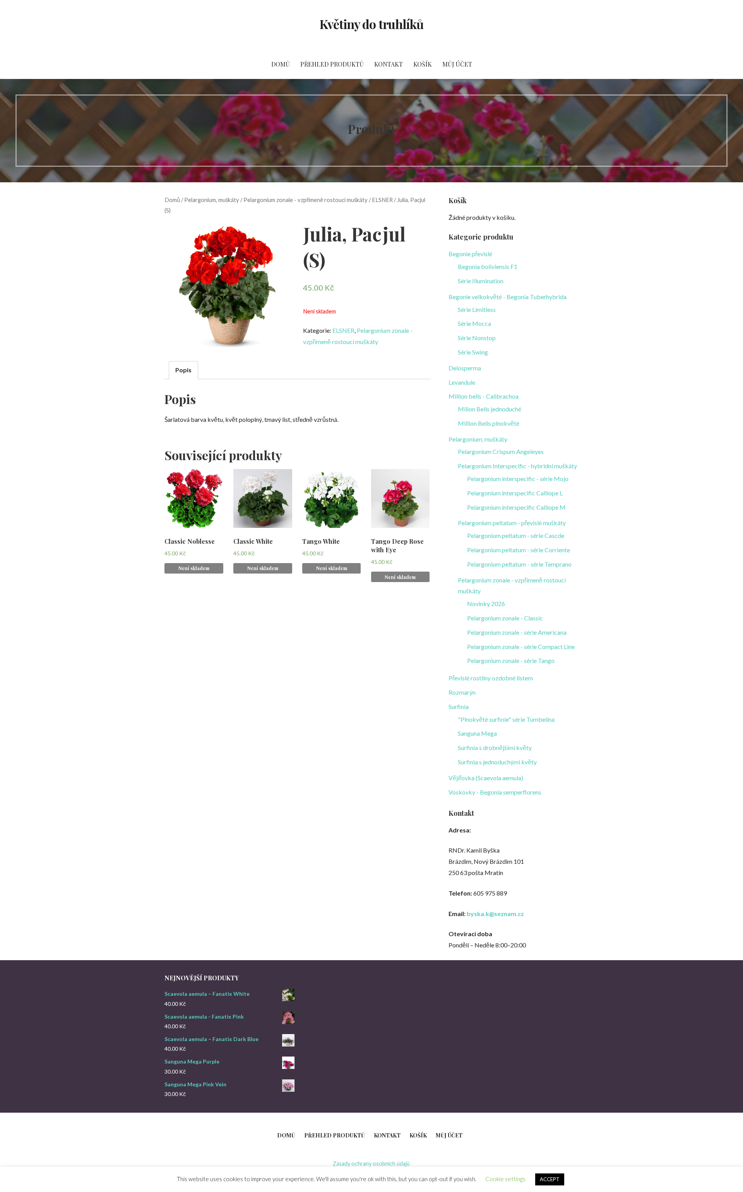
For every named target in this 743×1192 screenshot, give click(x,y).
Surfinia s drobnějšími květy (495, 747)
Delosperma (465, 368)
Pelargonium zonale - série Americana (517, 632)
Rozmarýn (462, 692)
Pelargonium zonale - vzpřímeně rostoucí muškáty (305, 199)
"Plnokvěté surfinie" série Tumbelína (506, 719)
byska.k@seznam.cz (495, 913)
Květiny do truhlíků (371, 23)
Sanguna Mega (477, 733)
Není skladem (193, 568)
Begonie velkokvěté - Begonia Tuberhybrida (508, 296)
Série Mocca (474, 323)
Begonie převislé (470, 253)
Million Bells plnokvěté (488, 423)
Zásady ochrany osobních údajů (371, 1163)
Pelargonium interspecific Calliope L (515, 493)
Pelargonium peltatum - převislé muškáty (512, 522)
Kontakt (388, 64)
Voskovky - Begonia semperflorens (495, 792)
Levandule (462, 382)
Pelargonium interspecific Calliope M (516, 507)
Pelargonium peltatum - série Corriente (518, 549)
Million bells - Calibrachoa (484, 396)
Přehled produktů (332, 64)
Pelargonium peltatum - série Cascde (515, 535)
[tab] (183, 370)
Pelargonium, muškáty (211, 199)
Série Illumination (480, 280)
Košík (422, 64)
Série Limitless (477, 309)
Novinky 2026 (486, 603)
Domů (280, 64)
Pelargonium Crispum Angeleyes (501, 451)
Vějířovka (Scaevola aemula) (486, 777)
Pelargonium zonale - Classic (505, 618)
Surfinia (459, 706)
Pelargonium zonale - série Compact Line (521, 646)
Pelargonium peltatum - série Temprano (519, 564)
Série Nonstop (477, 337)
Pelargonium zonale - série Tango (511, 660)
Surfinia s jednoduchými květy (497, 762)
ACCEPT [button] (550, 1179)
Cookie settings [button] (505, 1178)
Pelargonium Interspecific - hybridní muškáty (517, 465)
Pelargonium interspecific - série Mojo (517, 478)
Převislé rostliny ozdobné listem (491, 678)
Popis (183, 369)
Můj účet (457, 64)
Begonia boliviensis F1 (487, 266)
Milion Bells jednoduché (489, 409)
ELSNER (382, 199)
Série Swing (473, 352)
